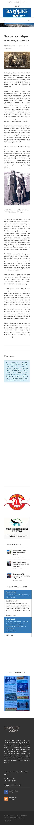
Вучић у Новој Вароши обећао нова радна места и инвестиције (21, 564)
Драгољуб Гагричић (23, 45)
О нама (9, 2)
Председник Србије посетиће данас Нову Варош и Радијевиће (21, 576)
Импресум (17, 2)
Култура (9, 48)
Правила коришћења (17, 818)
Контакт (24, 2)
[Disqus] (17, 407)
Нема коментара (17, 48)
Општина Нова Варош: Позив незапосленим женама (19, 552)
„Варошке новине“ (10, 740)
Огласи (17, 6)
